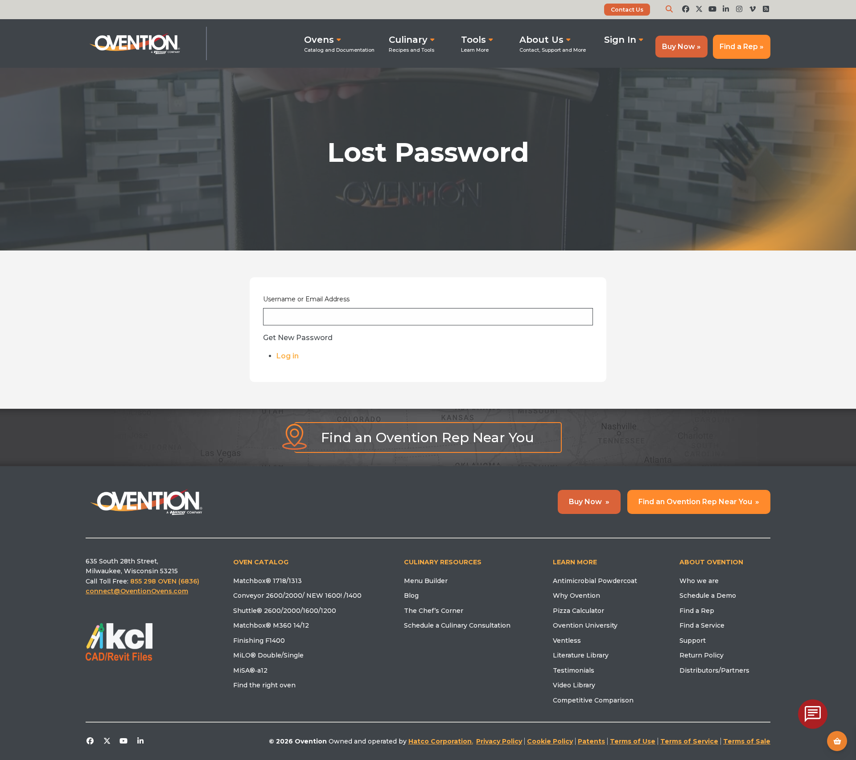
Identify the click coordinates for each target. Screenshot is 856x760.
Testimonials (573, 670)
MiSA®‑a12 (250, 670)
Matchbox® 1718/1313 (267, 581)
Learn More (575, 562)
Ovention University (585, 625)
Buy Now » (681, 46)
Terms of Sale (746, 741)
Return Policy (701, 655)
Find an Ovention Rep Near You (427, 437)
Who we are (699, 581)
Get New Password (298, 337)
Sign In (620, 39)
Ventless (567, 641)
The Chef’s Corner (433, 611)
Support (692, 641)
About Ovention (711, 562)
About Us (541, 39)
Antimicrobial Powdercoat (595, 581)
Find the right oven (264, 685)
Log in (287, 356)
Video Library (574, 685)
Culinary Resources (443, 562)
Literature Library (581, 655)
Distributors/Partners (714, 670)
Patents (591, 741)
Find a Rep (696, 611)
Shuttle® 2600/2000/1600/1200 (284, 611)
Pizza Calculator (578, 611)
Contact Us (627, 9)
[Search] (669, 9)
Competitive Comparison (593, 700)
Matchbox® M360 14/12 (271, 625)
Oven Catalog (260, 562)
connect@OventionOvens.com (137, 591)
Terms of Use (632, 741)
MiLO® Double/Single (268, 655)
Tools (473, 39)
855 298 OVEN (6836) (165, 581)
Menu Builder (426, 581)
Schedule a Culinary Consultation (457, 625)
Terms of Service (689, 741)
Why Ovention (576, 596)
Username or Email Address (306, 299)
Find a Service (701, 625)
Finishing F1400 (259, 641)
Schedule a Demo (707, 596)
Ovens (319, 39)
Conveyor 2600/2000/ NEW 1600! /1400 (297, 596)
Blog (411, 596)
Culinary (408, 39)
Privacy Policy (499, 741)
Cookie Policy (550, 741)
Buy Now (589, 501)
